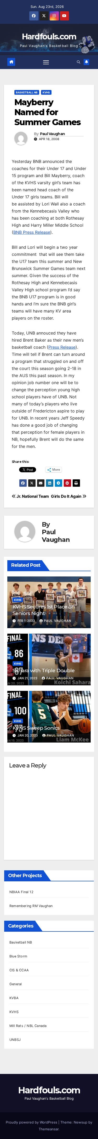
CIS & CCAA (19, 970)
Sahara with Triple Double (43, 670)
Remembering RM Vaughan (31, 906)
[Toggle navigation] (46, 62)
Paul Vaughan (52, 134)
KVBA (14, 998)
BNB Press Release (31, 232)
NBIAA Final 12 (21, 892)
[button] (78, 62)
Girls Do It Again (66, 496)
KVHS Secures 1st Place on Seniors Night (44, 609)
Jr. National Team (32, 496)
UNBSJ (15, 1040)
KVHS (46, 92)
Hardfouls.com (49, 36)
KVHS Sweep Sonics (36, 728)
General (15, 984)
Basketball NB (27, 92)
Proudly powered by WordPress (32, 1122)
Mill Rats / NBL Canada (28, 1026)
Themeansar (49, 1129)
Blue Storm (18, 956)
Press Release (62, 347)
